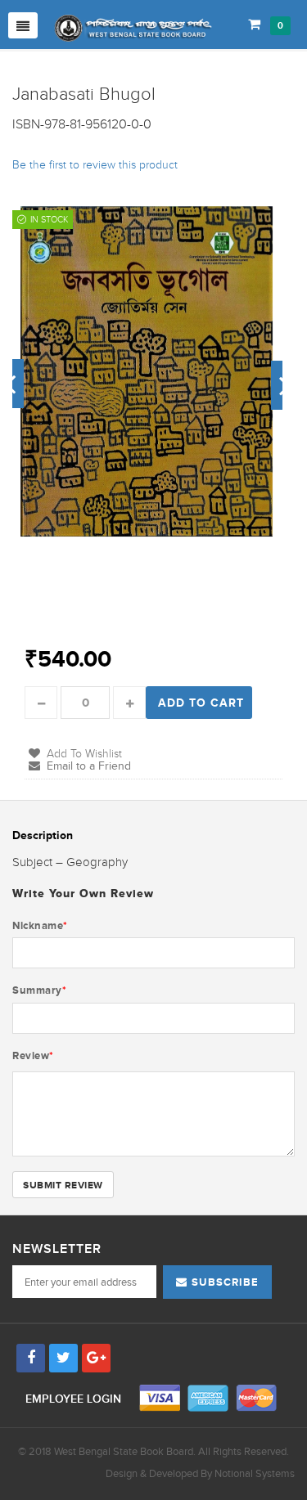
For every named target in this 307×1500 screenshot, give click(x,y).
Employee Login (74, 1399)
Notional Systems (254, 1473)
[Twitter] (63, 1358)
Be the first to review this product (95, 165)
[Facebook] (30, 1358)
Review (33, 1055)
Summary (39, 990)
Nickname (40, 925)
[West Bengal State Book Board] (133, 28)
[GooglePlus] (96, 1358)
